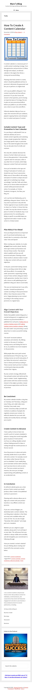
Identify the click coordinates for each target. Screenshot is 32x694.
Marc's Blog (16, 3)
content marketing (15, 556)
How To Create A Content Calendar (14, 27)
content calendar (15, 558)
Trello (21, 560)
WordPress (17, 688)
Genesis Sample (18, 687)
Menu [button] (17, 10)
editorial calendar (14, 560)
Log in (22, 688)
